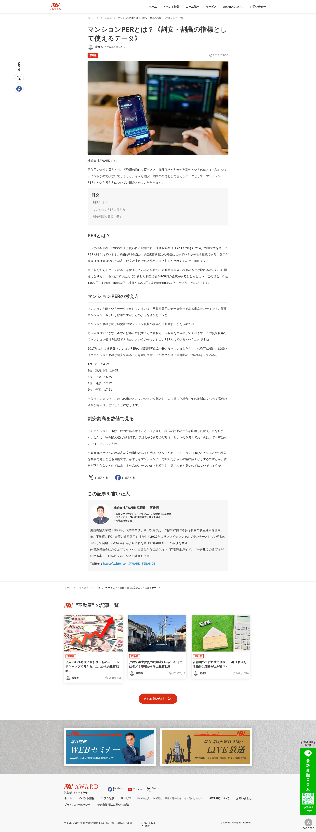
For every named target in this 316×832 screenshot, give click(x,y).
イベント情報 (171, 6)
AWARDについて (233, 6)
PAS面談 (157, 798)
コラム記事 (192, 6)
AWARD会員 (143, 798)
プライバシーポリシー (77, 804)
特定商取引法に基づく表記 (113, 804)
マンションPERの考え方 (109, 209)
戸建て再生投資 (173, 798)
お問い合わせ (258, 6)
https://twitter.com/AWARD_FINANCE (129, 563)
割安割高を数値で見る (107, 217)
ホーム (153, 6)
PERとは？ (100, 202)
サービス (211, 6)
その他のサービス (193, 798)
